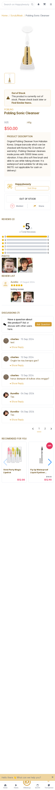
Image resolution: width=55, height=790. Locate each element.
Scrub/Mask (17, 15)
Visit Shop (32, 188)
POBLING (8, 109)
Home (5, 15)
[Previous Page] (33, 428)
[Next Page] (51, 428)
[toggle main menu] (50, 4)
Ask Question (43, 324)
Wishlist (19, 206)
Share (41, 206)
